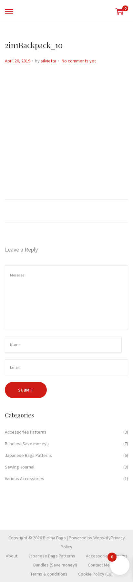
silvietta (48, 61)
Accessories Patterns (25, 432)
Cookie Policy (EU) (95, 574)
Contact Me (99, 565)
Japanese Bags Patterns (28, 455)
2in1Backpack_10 (34, 45)
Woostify (102, 538)
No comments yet (79, 61)
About (11, 556)
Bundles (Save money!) (27, 444)
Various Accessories (24, 478)
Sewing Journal (19, 467)
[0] (119, 11)
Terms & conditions (48, 574)
